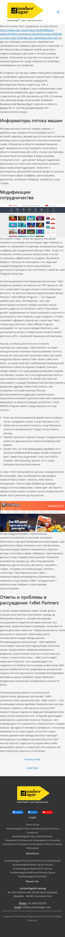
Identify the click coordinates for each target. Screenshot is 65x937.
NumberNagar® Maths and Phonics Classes (32, 872)
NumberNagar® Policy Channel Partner (32, 836)
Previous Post (32, 759)
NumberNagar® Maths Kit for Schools (32, 868)
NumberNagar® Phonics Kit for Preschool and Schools (32, 860)
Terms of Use (32, 824)
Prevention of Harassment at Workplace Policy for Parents (32, 844)
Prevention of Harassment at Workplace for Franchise (32, 840)
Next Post (32, 768)
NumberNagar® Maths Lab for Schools (32, 864)
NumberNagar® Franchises (32, 876)
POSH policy (32, 848)
